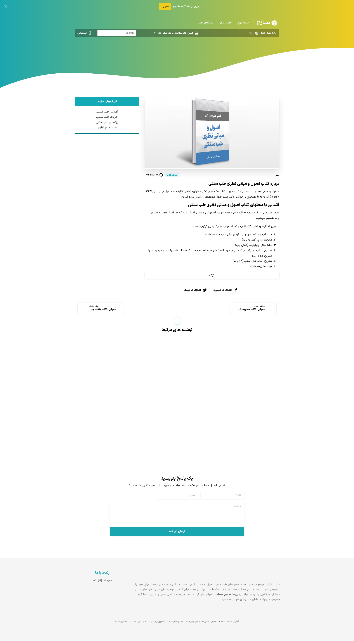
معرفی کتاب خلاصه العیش (252, 414)
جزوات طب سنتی (107, 117)
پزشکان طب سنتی (107, 122)
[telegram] (250, 33)
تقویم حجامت (222, 594)
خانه (211, 52)
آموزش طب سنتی (107, 112)
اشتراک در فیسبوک (222, 290)
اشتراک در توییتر (192, 290)
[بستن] (5, 6)
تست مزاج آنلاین (107, 127)
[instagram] (257, 33)
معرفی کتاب (197, 52)
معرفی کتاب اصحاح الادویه (147, 414)
